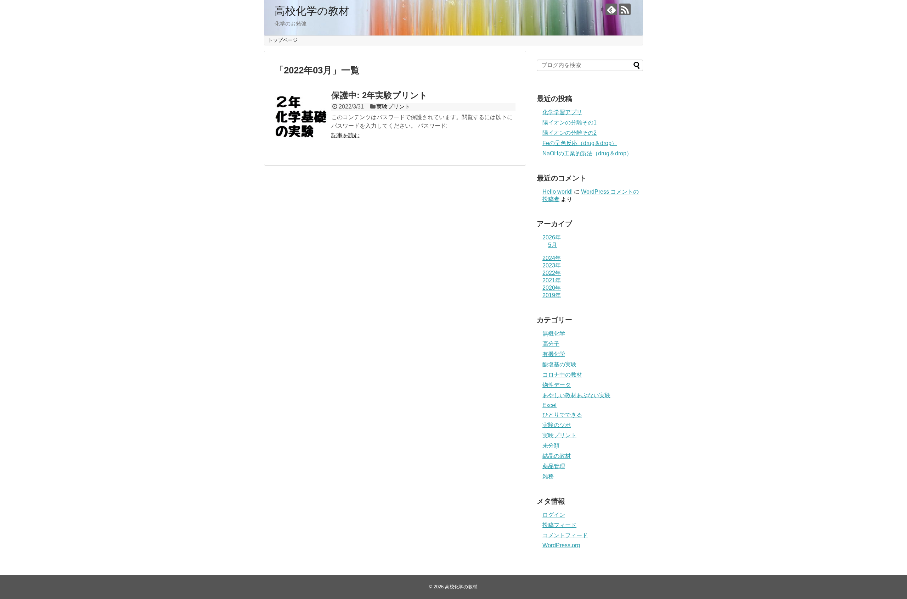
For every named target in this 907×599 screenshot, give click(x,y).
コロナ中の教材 (562, 375)
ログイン (553, 515)
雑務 (548, 476)
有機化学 (553, 354)
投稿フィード (559, 525)
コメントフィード (565, 535)
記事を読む (345, 135)
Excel (549, 405)
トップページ (283, 40)
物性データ (556, 385)
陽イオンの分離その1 (569, 123)
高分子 (550, 344)
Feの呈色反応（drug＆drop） (579, 143)
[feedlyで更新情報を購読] (611, 9)
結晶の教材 (556, 456)
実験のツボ (556, 425)
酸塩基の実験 (559, 364)
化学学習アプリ (562, 112)
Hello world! (557, 192)
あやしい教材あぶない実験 (576, 395)
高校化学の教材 (312, 11)
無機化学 (553, 334)
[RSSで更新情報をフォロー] (625, 9)
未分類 (550, 446)
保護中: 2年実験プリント (379, 95)
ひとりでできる (562, 415)
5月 (552, 245)
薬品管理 (553, 466)
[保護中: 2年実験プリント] (301, 117)
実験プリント (393, 107)
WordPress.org (561, 545)
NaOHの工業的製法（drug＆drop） (587, 153)
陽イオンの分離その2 (569, 133)
